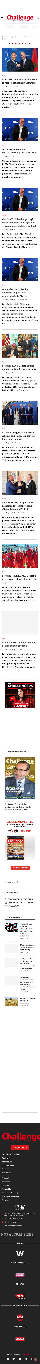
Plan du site (6, 1173)
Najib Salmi (7, 583)
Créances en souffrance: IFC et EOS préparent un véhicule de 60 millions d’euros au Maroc (27, 983)
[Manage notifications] (35, 1359)
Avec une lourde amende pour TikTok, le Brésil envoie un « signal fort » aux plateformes (26, 930)
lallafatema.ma (20, 1263)
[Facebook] (8, 1359)
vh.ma (20, 1243)
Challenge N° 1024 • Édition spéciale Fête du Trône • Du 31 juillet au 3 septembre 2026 (18, 807)
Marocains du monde (10, 1196)
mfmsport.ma (20, 1305)
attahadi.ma (20, 1327)
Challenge (6, 86)
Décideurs (6, 1185)
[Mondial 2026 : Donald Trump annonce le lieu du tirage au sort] (20, 346)
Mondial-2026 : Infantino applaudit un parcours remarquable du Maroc (15, 292)
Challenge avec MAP (9, 229)
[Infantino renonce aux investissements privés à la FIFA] (20, 129)
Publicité (5, 1158)
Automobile (6, 1189)
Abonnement (7, 1162)
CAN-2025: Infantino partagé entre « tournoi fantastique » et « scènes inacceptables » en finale (19, 222)
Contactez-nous (8, 1165)
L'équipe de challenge (10, 1154)
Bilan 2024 (6, 1169)
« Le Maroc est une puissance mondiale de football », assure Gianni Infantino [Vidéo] (17, 505)
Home (4, 37)
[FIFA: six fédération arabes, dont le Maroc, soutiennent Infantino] (20, 59)
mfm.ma (20, 1284)
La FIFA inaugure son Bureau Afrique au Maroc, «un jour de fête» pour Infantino (18, 435)
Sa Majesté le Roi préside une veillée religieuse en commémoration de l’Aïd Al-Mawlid (27, 963)
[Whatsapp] (32, 1359)
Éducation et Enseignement (13, 1193)
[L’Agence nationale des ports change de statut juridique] (11, 948)
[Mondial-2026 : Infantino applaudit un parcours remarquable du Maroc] (20, 269)
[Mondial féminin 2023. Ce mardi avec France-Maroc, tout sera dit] (20, 556)
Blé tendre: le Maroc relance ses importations (27, 1000)
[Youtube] (20, 1359)
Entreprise (6, 1182)
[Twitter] (14, 1359)
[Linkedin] (26, 1359)
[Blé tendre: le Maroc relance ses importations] (11, 1001)
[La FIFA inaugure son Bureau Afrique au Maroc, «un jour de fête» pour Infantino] (20, 412)
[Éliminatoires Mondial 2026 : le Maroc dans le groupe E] (20, 622)
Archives (5, 1200)
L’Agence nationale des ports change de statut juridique (27, 947)
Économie (6, 1178)
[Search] (38, 18)
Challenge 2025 (27, 1354)
